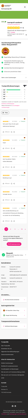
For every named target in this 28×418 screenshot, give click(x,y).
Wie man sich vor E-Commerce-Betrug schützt (13, 372)
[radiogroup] (13, 28)
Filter (6, 112)
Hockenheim (16, 271)
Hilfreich (7, 132)
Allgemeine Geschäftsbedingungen (10, 351)
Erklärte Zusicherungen (7, 363)
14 (21, 229)
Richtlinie (4, 414)
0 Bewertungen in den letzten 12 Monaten (15, 34)
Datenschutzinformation (7, 354)
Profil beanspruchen (14, 244)
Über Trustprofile (5, 345)
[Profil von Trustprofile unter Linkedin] (15, 406)
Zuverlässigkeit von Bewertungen (9, 369)
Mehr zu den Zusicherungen (9, 77)
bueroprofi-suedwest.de (13, 24)
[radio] (8, 28)
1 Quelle (12, 32)
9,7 (22, 28)
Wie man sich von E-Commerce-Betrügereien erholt (12, 376)
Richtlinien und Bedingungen (8, 103)
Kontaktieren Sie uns (6, 348)
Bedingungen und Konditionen (17, 414)
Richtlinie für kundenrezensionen (9, 366)
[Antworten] (11, 132)
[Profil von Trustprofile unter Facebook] (12, 406)
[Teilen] (14, 132)
